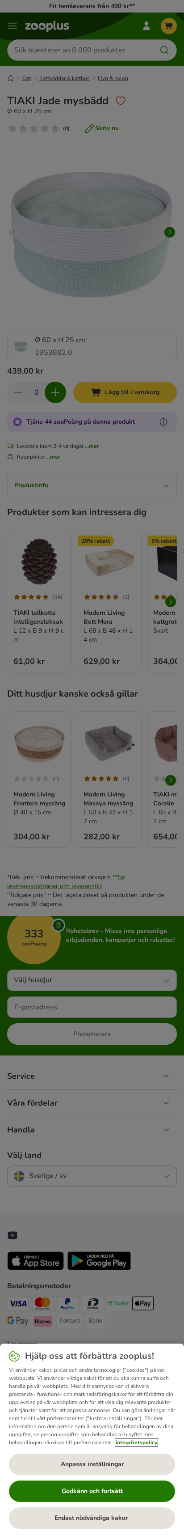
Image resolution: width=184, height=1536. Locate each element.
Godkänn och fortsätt (92, 1491)
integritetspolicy (136, 1442)
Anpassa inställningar (92, 1464)
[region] (92, 1440)
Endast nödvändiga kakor (92, 1518)
